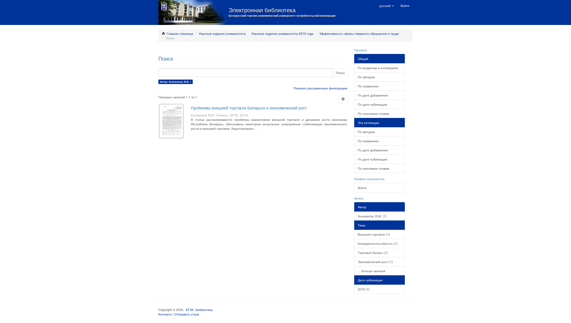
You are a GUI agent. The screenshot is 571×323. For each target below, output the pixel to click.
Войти (362, 187)
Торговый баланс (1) (373, 252)
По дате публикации (372, 104)
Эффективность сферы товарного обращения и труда (359, 33)
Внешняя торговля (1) (374, 234)
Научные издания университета (222, 33)
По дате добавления (373, 95)
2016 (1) (364, 289)
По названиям (368, 86)
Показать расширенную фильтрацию (321, 88)
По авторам (366, 77)
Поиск (340, 72)
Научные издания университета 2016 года (282, 33)
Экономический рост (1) (375, 261)
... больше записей (371, 271)
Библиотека (204, 309)
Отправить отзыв (186, 314)
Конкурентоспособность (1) (378, 243)
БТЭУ (190, 309)
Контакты (165, 314)
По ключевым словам (373, 113)
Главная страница (180, 33)
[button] (386, 5)
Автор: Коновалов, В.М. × (175, 81)
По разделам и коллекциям (378, 68)
